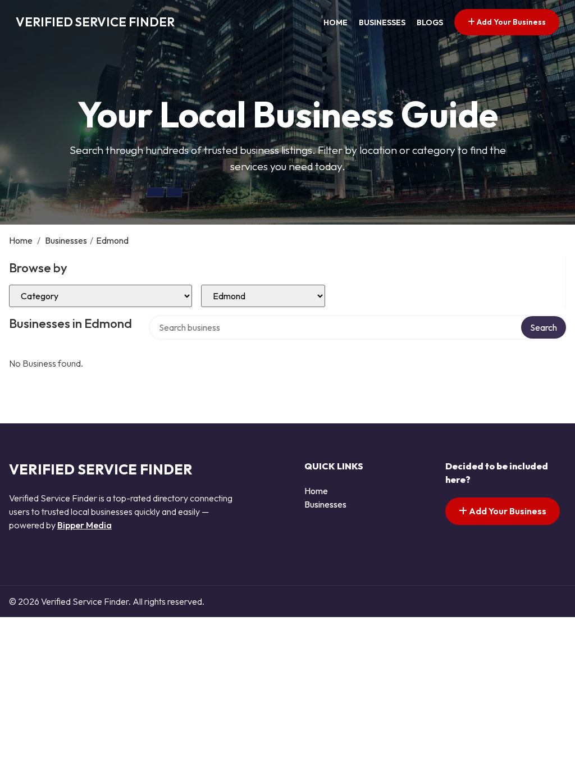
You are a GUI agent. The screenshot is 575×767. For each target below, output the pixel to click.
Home (335, 22)
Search (543, 327)
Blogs (430, 22)
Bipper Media (84, 525)
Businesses (382, 22)
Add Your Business (510, 22)
